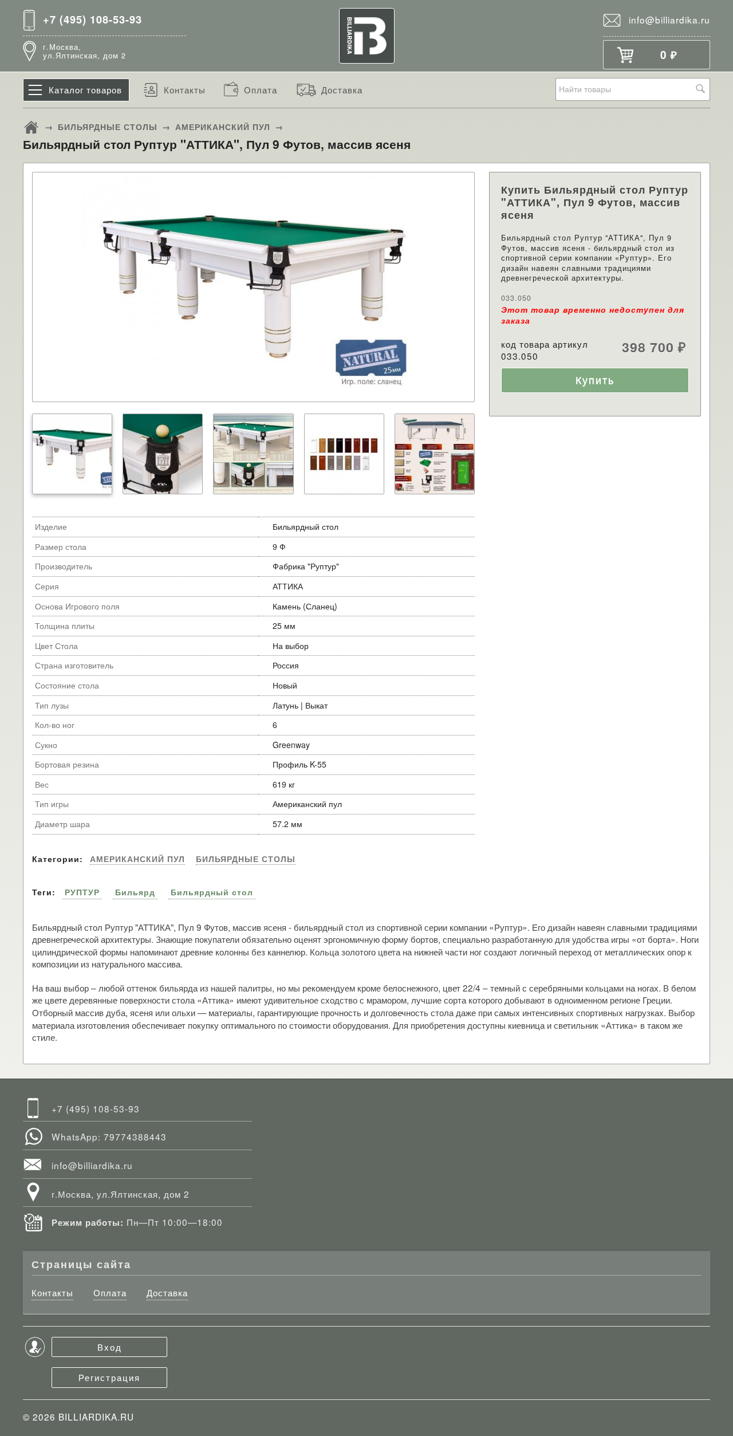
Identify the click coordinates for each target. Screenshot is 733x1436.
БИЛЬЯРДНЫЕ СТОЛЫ (107, 126)
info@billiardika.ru (669, 19)
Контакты (185, 89)
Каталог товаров (85, 89)
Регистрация (109, 1377)
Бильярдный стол (212, 892)
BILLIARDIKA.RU (96, 1416)
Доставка (341, 89)
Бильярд (135, 892)
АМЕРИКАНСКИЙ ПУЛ (222, 126)
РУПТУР (82, 892)
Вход (109, 1346)
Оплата (260, 89)
